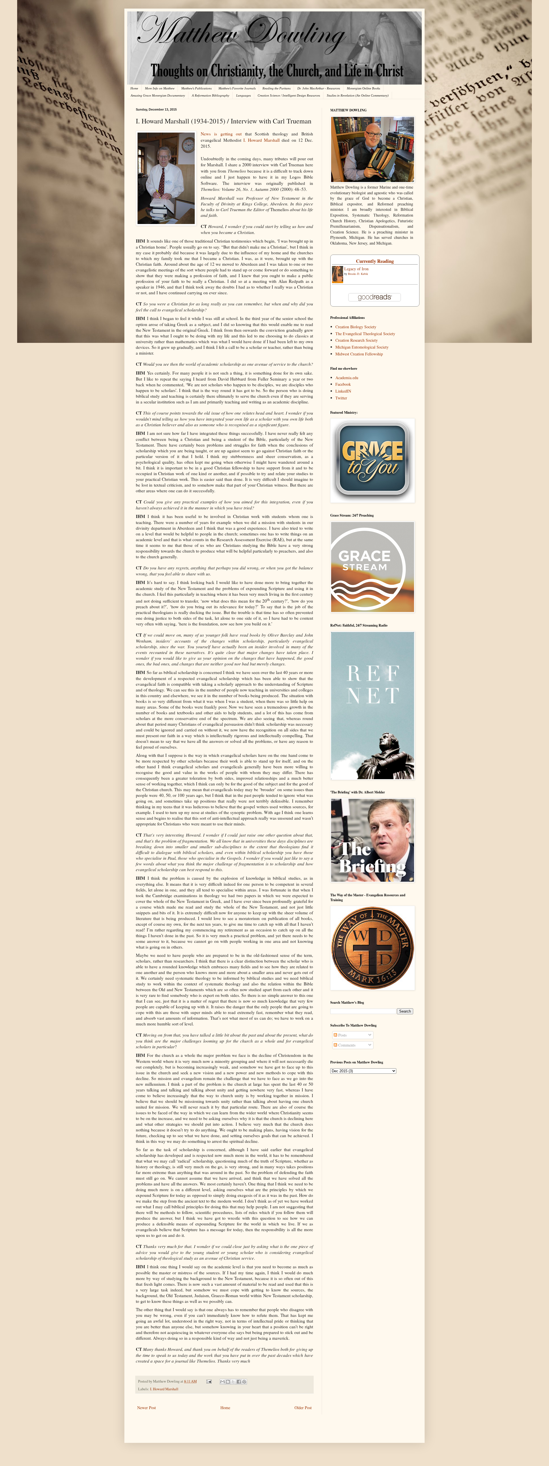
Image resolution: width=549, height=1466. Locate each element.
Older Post (303, 1407)
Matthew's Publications (196, 88)
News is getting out (221, 134)
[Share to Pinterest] (244, 1382)
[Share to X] (233, 1382)
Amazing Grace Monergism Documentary (158, 95)
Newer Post (146, 1407)
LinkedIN (343, 391)
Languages (243, 95)
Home (134, 88)
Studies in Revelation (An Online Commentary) (358, 95)
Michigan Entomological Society (362, 347)
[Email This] (222, 1382)
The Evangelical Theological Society (365, 333)
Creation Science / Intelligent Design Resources (289, 95)
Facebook (343, 384)
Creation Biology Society (355, 326)
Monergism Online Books (363, 88)
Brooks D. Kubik (358, 274)
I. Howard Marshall (261, 140)
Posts (342, 1035)
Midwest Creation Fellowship (359, 354)
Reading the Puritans (276, 88)
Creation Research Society (356, 340)
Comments (346, 1045)
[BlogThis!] (228, 1382)
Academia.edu (346, 377)
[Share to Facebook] (239, 1382)
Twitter (341, 398)
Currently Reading (375, 261)
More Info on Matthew (159, 88)
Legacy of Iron (356, 268)
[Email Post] (208, 1381)
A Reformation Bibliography (210, 95)
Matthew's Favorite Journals (237, 88)
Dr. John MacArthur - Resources (318, 88)
